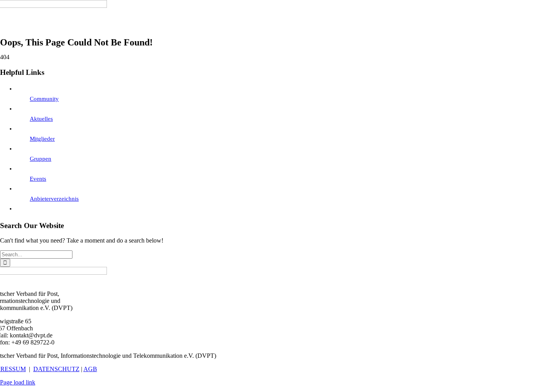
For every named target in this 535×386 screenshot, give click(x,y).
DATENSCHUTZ (56, 369)
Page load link (17, 382)
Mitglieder (42, 139)
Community (44, 99)
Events (38, 179)
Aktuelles (41, 119)
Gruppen (40, 159)
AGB (90, 369)
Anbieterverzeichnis (54, 199)
